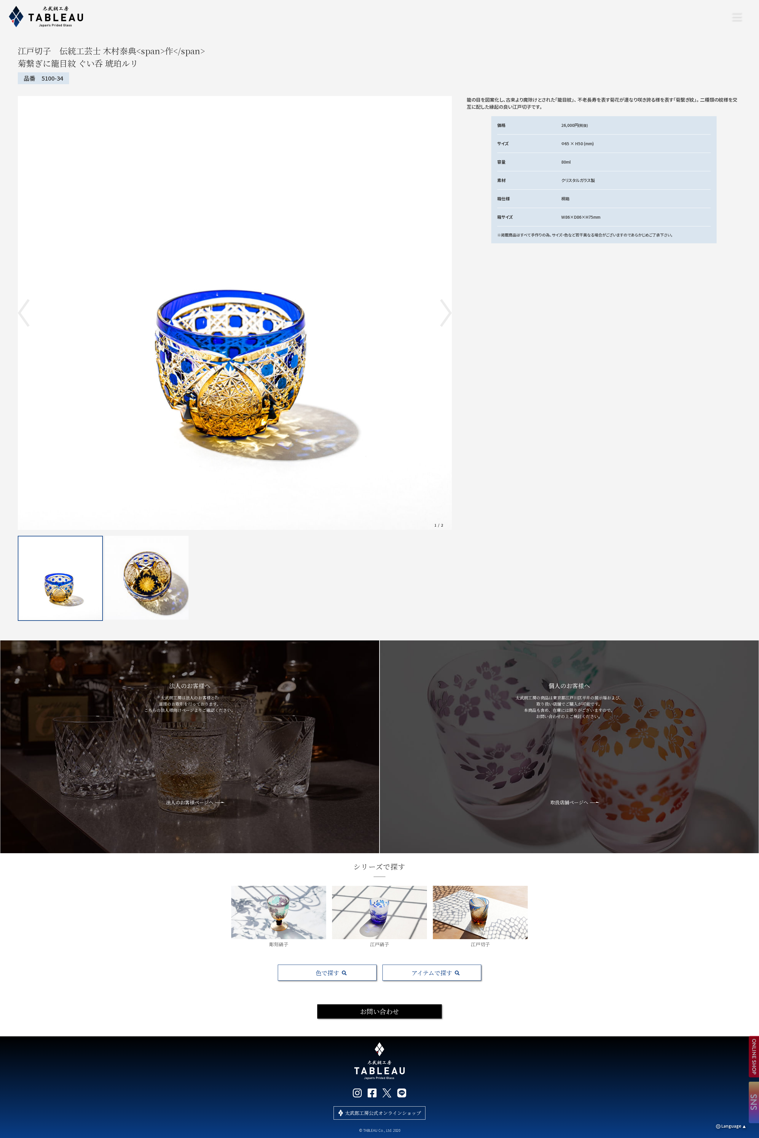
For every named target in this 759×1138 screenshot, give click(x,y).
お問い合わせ (379, 1011)
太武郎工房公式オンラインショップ (383, 1113)
